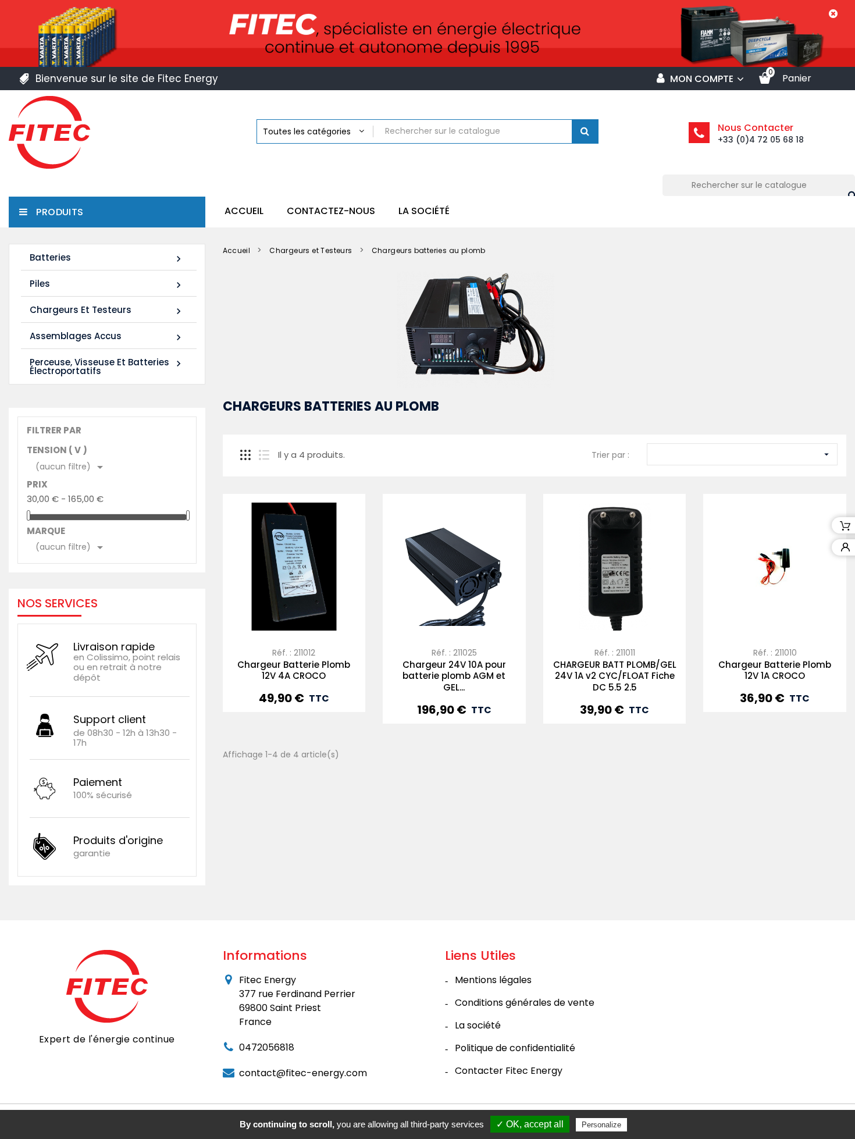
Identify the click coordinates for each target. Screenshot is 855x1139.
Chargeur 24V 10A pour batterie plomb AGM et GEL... (454, 676)
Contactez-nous (331, 211)
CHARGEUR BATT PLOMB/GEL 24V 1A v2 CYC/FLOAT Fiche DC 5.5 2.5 (614, 676)
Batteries (107, 258)
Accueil (244, 211)
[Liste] (264, 455)
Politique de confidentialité (515, 1048)
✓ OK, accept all (530, 1124)
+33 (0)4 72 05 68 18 (761, 139)
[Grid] (245, 455)
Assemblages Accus (107, 336)
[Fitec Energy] (107, 985)
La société (424, 211)
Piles (107, 284)
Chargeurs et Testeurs (107, 310)
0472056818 (266, 1047)
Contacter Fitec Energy (508, 1070)
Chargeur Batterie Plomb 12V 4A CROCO (293, 670)
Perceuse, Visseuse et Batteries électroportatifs (107, 366)
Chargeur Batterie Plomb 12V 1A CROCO (774, 670)
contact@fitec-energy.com (303, 1073)
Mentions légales (493, 980)
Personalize (601, 1124)
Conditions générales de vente (524, 1002)
